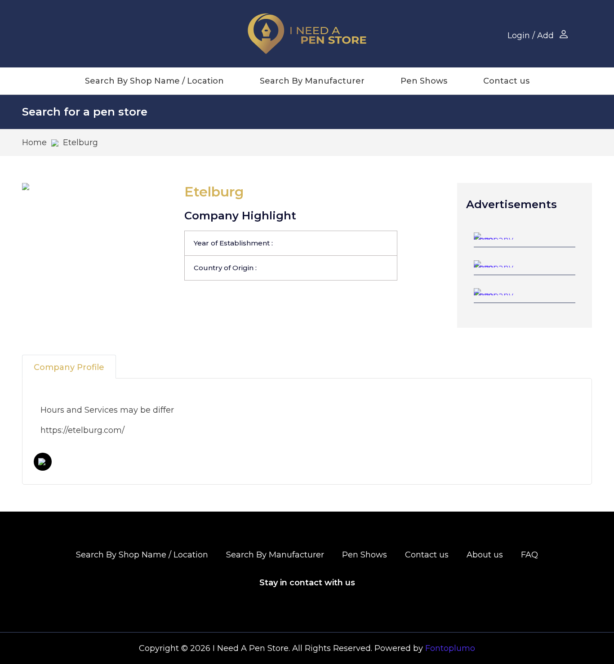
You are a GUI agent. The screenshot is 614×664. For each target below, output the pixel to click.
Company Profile (69, 367)
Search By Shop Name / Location (154, 81)
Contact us (506, 81)
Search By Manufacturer (312, 81)
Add (545, 35)
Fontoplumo (450, 648)
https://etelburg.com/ (82, 430)
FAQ (529, 555)
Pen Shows (423, 81)
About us (485, 555)
